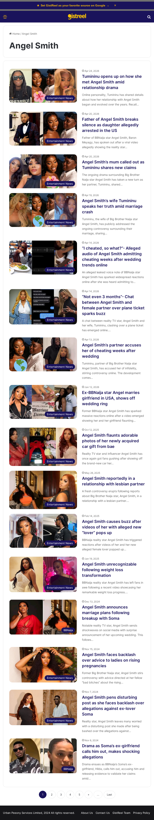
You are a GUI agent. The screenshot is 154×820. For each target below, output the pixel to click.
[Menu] (5, 18)
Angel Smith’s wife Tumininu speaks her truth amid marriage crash (112, 206)
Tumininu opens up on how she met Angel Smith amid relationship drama (112, 82)
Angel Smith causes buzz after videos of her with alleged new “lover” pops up (111, 527)
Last (109, 794)
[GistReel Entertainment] (77, 17)
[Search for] (149, 18)
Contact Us (103, 812)
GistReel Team (121, 812)
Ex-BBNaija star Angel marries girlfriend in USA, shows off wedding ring (111, 398)
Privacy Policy (141, 812)
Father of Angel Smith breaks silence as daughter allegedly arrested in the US (110, 125)
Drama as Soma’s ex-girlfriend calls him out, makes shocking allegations (111, 751)
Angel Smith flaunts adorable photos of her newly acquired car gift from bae (110, 441)
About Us (87, 812)
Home (16, 33)
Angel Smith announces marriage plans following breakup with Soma (106, 613)
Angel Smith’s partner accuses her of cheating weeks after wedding (111, 351)
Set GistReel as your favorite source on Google (73, 5)
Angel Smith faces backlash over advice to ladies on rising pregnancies (111, 660)
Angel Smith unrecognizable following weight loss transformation (109, 570)
